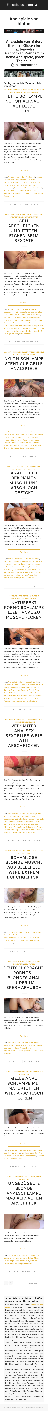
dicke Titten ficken (33, 315)
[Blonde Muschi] (24, 895)
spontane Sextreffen (30, 701)
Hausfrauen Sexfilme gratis (26, 190)
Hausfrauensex (24, 469)
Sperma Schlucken (30, 599)
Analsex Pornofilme (15, 559)
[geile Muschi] (24, 512)
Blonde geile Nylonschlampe (25, 1045)
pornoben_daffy (33, 204)
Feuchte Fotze (22, 317)
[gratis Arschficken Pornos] (24, 388)
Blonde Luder (22, 352)
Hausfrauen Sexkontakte (13, 193)
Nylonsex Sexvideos (11, 448)
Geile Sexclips (38, 323)
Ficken (40, 851)
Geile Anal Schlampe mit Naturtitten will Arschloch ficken (24, 1088)
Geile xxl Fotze (9, 190)
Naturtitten (15, 217)
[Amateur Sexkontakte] (20, 5)
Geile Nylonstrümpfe (27, 355)
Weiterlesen (24, 170)
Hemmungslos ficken (11, 572)
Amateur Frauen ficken (16, 177)
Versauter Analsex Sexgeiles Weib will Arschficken (24, 735)
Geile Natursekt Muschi (30, 687)
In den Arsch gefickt (27, 572)
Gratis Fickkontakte (11, 326)
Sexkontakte (26, 217)
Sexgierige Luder (15, 1158)
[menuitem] (34, 5)
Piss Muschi (33, 698)
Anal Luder (15, 180)
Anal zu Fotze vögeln (16, 682)
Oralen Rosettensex (20, 698)
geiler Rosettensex (19, 570)
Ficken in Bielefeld (36, 937)
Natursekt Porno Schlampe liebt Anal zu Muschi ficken (24, 610)
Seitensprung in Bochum (23, 331)
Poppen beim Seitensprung (14, 578)
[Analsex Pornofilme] (24, 636)
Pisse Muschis (16, 701)
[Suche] (34, 5)
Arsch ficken (25, 312)
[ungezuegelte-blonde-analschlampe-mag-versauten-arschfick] (24, 1221)
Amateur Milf (30, 177)
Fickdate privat (22, 937)
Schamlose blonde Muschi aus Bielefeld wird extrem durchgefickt (24, 867)
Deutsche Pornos (10, 937)
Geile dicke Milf (36, 188)
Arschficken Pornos (11, 182)
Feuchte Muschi (34, 317)
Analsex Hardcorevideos (17, 1150)
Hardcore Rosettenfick (20, 443)
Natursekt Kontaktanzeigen (14, 693)
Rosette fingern (19, 827)
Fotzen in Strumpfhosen (12, 440)
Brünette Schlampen (27, 466)
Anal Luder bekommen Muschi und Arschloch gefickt (24, 483)
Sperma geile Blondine (23, 1264)
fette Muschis (22, 185)
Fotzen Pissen (15, 687)
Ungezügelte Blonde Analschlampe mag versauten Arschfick (24, 1193)
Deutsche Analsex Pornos (22, 1048)
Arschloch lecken (26, 1258)
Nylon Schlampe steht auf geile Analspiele (24, 363)
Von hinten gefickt (29, 832)
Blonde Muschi (9, 935)
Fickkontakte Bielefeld (12, 940)
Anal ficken (12, 1043)
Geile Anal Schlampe (22, 188)
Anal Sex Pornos (14, 1255)
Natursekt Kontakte (32, 693)
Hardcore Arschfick (33, 822)
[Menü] (40, 5)
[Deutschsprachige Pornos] (24, 1005)
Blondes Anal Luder (17, 437)
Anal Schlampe (30, 309)
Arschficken (10, 352)
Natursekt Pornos (27, 696)
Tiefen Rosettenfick (27, 830)
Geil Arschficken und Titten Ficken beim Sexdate (24, 230)
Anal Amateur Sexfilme (16, 814)
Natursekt (34, 596)
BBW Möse (11, 185)
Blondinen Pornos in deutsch (26, 935)
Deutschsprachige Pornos (13, 1051)
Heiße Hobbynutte (26, 326)
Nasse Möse (15, 575)
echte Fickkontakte (32, 437)
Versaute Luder (24, 334)
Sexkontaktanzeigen (27, 448)
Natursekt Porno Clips (12, 696)
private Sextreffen (20, 943)
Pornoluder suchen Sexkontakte (26, 328)
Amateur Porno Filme (16, 309)
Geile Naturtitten (27, 940)
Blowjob (20, 1072)
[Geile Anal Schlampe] (24, 1116)
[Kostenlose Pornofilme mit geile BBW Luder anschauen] (24, 131)
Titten (35, 217)
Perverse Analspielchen (31, 193)
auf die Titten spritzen (17, 315)
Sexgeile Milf (38, 331)
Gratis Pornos (27, 440)
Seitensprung (33, 92)
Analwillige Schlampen (12, 1153)
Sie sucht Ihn (29, 578)
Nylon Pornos (15, 445)
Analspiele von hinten (28, 180)
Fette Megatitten (10, 317)
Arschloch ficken (35, 561)
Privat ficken (8, 827)
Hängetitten (21, 92)
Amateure (8, 90)
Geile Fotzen (37, 214)
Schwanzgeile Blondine (34, 827)
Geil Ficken (24, 567)
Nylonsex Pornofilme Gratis (31, 445)
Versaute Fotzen (15, 832)
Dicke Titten (25, 214)
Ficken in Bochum (26, 320)
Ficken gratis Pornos (11, 320)
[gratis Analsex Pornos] (24, 260)
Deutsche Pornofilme (26, 851)
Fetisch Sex (34, 352)
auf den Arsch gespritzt (27, 182)
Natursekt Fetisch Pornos (30, 690)
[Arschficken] (24, 766)
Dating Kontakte (21, 819)
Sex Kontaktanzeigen (11, 830)
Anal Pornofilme (20, 90)
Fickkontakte (32, 719)
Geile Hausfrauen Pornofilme (21, 323)
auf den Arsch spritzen (28, 435)
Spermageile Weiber (11, 334)
